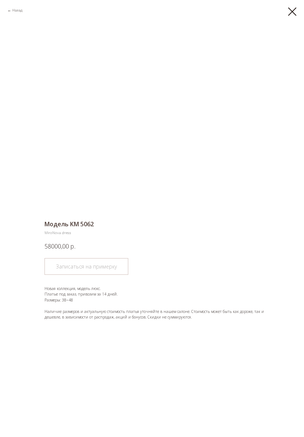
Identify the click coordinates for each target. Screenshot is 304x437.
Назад (17, 10)
